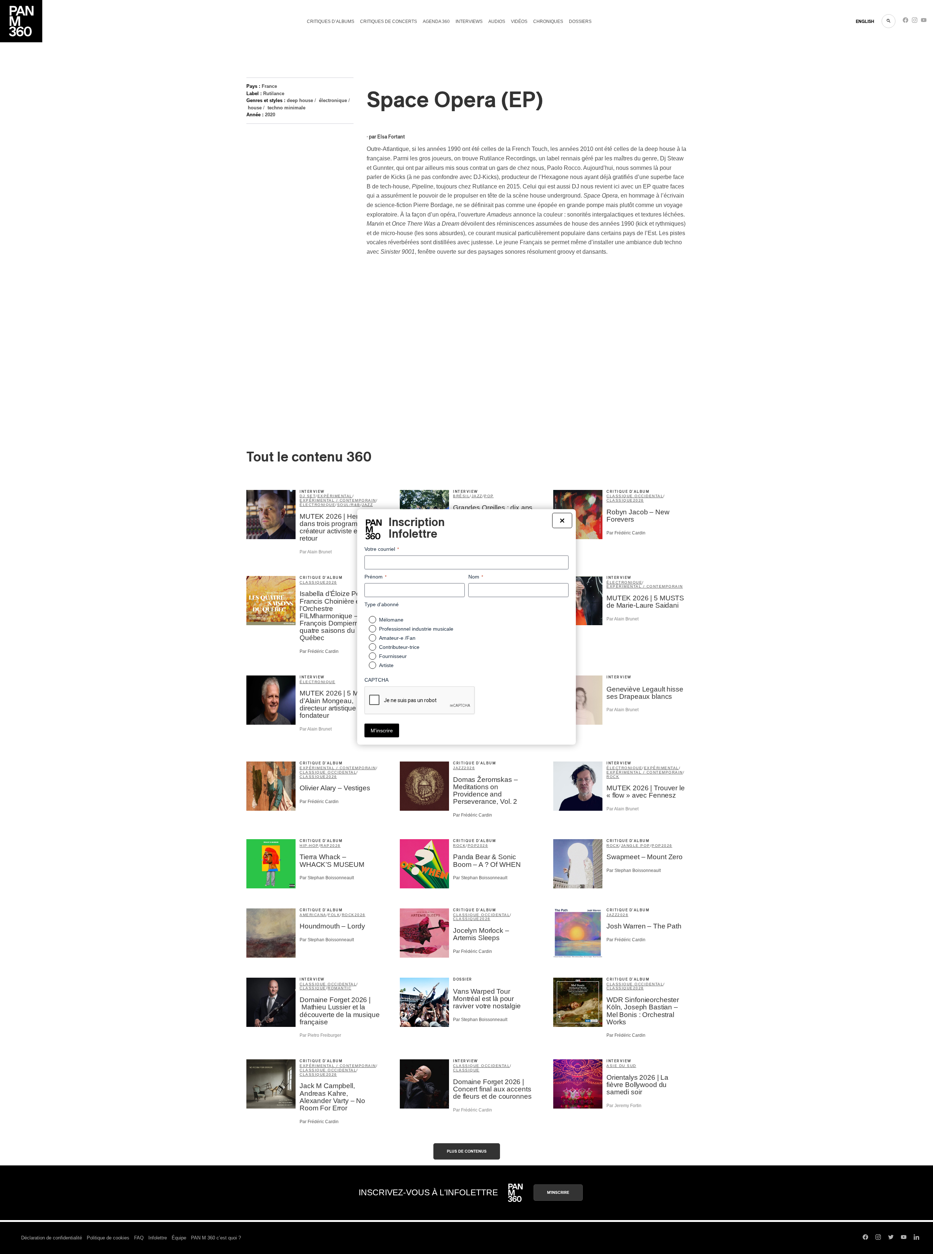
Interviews (469, 21)
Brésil (461, 496)
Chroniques (548, 21)
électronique (333, 100)
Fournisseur (393, 656)
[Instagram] (914, 22)
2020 (270, 114)
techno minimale (286, 107)
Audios (496, 21)
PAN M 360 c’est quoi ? (216, 1238)
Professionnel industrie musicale (416, 629)
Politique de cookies (108, 1238)
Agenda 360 (436, 21)
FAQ (139, 1238)
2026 (638, 500)
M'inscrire (558, 1193)
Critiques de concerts (388, 21)
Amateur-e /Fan (397, 638)
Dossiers (580, 21)
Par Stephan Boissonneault (327, 877)
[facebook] (905, 22)
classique (619, 500)
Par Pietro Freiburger (320, 1035)
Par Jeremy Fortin (623, 1105)
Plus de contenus (467, 1151)
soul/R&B (348, 505)
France (269, 86)
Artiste (386, 665)
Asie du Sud (621, 1066)
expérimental (334, 496)
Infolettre (157, 1238)
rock (612, 777)
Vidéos (519, 21)
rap (325, 846)
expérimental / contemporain (338, 500)
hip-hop (309, 846)
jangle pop (635, 846)
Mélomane (391, 620)
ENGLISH (865, 21)
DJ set (308, 496)
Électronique (317, 682)
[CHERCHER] (888, 21)
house (255, 107)
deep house (300, 100)
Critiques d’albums (330, 21)
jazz (367, 505)
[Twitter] (891, 1238)
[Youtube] (923, 22)
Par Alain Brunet (316, 551)
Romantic (339, 988)
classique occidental (634, 496)
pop (489, 496)
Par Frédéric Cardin (625, 533)
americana (313, 915)
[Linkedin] (916, 1238)
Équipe (179, 1238)
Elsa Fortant (391, 137)
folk (334, 915)
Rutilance (273, 93)
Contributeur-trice (399, 647)
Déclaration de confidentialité (51, 1238)
